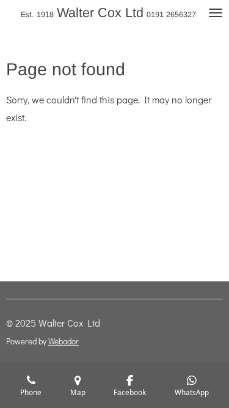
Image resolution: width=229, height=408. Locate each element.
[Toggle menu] (215, 13)
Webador (63, 341)
